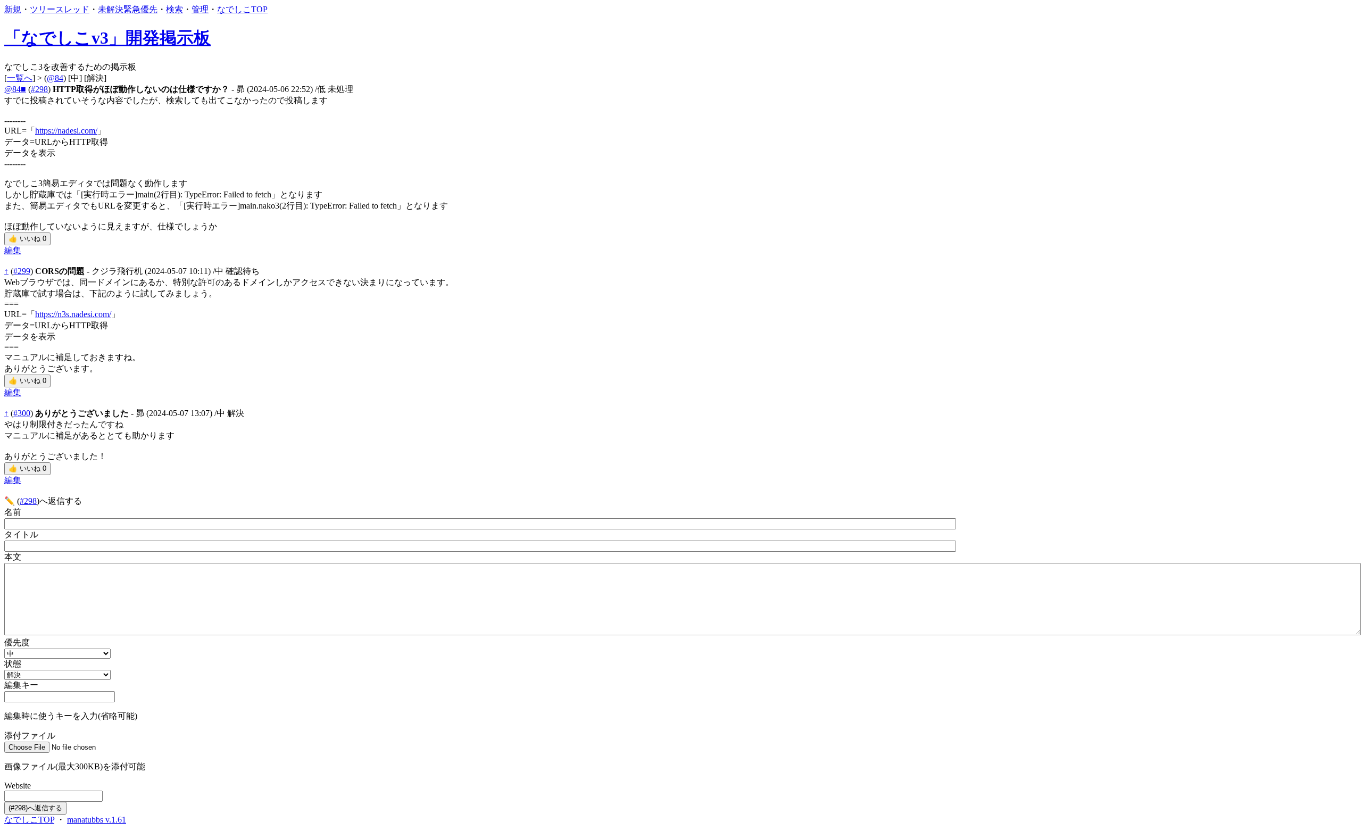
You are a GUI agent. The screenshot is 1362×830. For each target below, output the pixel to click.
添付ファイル (29, 735)
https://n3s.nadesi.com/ (73, 314)
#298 (39, 89)
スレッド (72, 9)
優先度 (17, 642)
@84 (55, 77)
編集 (12, 250)
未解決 (110, 9)
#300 (21, 413)
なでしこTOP (242, 9)
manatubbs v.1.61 (96, 819)
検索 (174, 9)
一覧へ (19, 77)
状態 (12, 663)
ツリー (42, 9)
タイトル (21, 534)
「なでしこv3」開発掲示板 (107, 37)
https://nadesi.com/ (66, 130)
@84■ (15, 89)
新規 (12, 9)
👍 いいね (27, 239)
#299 (21, 271)
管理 (200, 9)
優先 (148, 9)
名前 (12, 512)
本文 (12, 556)
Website (17, 785)
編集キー (21, 685)
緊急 (131, 9)
